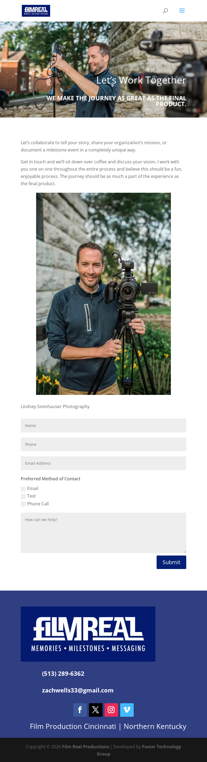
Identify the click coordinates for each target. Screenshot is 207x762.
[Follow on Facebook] (80, 710)
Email (32, 488)
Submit (171, 562)
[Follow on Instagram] (111, 710)
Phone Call (38, 504)
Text (31, 496)
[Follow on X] (95, 710)
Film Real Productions (85, 747)
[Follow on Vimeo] (127, 710)
